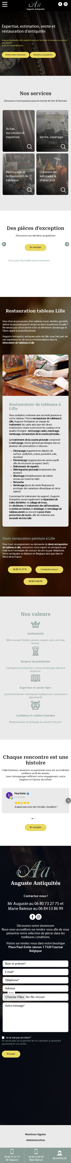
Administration (35, 1140)
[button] (2, 800)
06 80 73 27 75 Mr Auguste (12, 1158)
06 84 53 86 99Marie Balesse (36, 1158)
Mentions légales (35, 1134)
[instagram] (66, 4)
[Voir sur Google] (9, 795)
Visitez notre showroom (15, 55)
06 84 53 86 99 (35, 581)
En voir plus (35, 247)
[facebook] (60, 4)
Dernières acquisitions (42, 55)
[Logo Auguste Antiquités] (35, 5)
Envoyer (11, 1054)
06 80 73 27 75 (20, 569)
